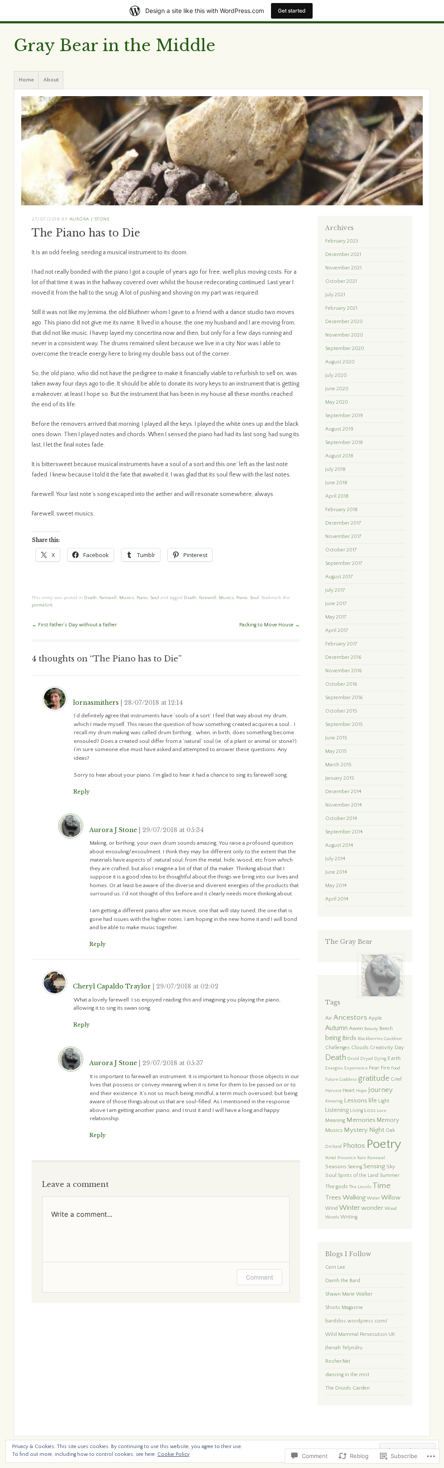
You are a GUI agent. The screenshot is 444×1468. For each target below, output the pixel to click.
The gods (336, 1186)
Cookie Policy (173, 1454)
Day (399, 1047)
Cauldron (393, 1038)
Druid (353, 1058)
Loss (369, 1110)
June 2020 (337, 389)
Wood (391, 1208)
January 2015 (339, 778)
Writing (348, 1217)
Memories (360, 1120)
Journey (380, 1090)
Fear (374, 1068)
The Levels (360, 1186)
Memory (388, 1120)
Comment (259, 1277)
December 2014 (343, 791)
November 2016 (343, 671)
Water (373, 1198)
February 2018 (341, 509)
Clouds (360, 1047)
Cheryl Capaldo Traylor (112, 986)
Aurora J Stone (89, 219)
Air (328, 1018)
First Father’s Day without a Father (74, 625)
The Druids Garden (347, 1388)
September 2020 (344, 348)
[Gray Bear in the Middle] (222, 150)
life (373, 1100)
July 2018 (335, 469)
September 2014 (343, 832)
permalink (42, 605)
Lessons (355, 1100)
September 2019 (344, 415)
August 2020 (340, 362)
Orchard (333, 1146)
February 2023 (341, 241)
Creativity (381, 1047)
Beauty (371, 1028)
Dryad (366, 1058)
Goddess (348, 1079)
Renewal (376, 1157)
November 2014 (343, 805)
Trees (333, 1197)
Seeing (355, 1167)
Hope (361, 1090)
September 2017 (343, 563)
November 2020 (344, 335)
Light (383, 1101)
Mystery (356, 1130)
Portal (330, 1157)
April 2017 (336, 630)
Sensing (374, 1166)
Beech (386, 1028)
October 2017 (341, 550)
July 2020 (336, 375)
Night (376, 1130)
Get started (292, 10)
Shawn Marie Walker (348, 1294)
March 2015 (338, 765)
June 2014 (336, 872)
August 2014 (339, 845)
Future (331, 1079)
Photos (354, 1146)
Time (381, 1185)
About (51, 80)
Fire (385, 1068)
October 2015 (341, 711)
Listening (337, 1110)
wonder (372, 1208)
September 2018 (344, 442)
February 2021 (341, 308)
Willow (391, 1197)
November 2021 (343, 268)
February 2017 (341, 644)
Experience (356, 1068)
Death (90, 597)
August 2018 (339, 456)
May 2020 (336, 402)
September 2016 (344, 697)
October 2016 (341, 684)
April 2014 (336, 899)
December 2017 (343, 523)
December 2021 (343, 254)
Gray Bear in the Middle (114, 45)
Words (332, 1217)
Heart (349, 1090)
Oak (390, 1130)
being (333, 1038)
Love (381, 1110)
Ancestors (350, 1017)
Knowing (334, 1101)
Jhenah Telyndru (343, 1348)
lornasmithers (96, 702)
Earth (394, 1058)
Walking (354, 1197)
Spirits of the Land (358, 1175)
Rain (361, 1157)
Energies (334, 1068)
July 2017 (335, 590)
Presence (346, 1157)
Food (395, 1068)
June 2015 (336, 738)
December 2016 (343, 657)
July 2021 (335, 295)
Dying (380, 1058)
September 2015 (344, 724)
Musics (126, 597)
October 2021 (341, 281)
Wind (331, 1208)
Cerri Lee (335, 1267)
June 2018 (336, 483)
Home (26, 80)
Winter (349, 1208)
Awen (356, 1028)
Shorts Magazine (344, 1307)
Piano (142, 597)
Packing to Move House (269, 625)
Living (356, 1110)
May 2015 (336, 751)
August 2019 (339, 429)
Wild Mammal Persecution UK (360, 1334)
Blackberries (370, 1038)
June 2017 (336, 603)
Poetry (383, 1144)
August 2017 (339, 577)
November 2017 (343, 536)
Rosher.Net (337, 1361)
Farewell (108, 597)
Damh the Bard (342, 1280)
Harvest (333, 1090)
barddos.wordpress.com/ (356, 1321)
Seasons (335, 1166)
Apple (375, 1018)
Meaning (335, 1120)
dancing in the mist (347, 1374)
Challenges (337, 1047)
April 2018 (337, 496)
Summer (389, 1175)
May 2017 (335, 617)
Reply (81, 791)
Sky (390, 1166)
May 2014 (335, 885)
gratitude (373, 1078)
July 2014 (335, 859)
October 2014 (341, 818)
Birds (349, 1038)
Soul (154, 597)
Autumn (336, 1028)
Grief (396, 1079)
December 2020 (344, 321)
